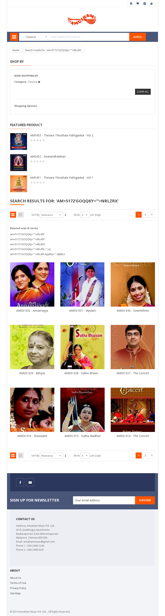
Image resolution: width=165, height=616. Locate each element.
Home (15, 50)
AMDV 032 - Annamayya (32, 310)
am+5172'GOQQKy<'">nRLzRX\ (27, 244)
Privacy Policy (18, 588)
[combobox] (74, 37)
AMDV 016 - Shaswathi (32, 436)
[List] (21, 215)
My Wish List (137, 3)
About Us (15, 578)
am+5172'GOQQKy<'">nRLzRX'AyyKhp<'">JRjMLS (37, 254)
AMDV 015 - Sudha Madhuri (83, 436)
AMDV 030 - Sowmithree (133, 310)
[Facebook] (20, 482)
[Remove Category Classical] (39, 81)
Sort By (35, 214)
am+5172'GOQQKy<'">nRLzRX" (27, 239)
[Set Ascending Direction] (65, 215)
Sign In (151, 3)
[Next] (152, 214)
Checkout (144, 3)
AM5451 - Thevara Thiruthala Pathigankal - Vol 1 (61, 177)
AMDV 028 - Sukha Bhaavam (83, 373)
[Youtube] (30, 482)
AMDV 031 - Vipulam (82, 310)
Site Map (15, 593)
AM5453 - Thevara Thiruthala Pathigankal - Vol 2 (61, 135)
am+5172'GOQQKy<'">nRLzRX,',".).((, (30, 249)
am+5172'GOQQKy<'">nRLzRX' (27, 234)
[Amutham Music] (82, 13)
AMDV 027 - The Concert (133, 373)
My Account (131, 3)
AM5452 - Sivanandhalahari (48, 156)
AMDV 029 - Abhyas (32, 373)
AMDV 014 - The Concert (133, 436)
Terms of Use (18, 583)
